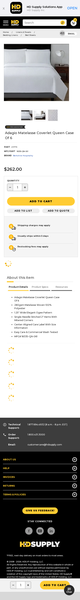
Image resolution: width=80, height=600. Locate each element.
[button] (63, 22)
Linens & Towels (23, 32)
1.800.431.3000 (36, 434)
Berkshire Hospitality (23, 155)
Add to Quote (58, 210)
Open (72, 8)
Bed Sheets (30, 35)
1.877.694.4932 (36, 424)
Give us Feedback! (40, 510)
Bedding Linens (10, 35)
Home (6, 32)
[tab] (18, 287)
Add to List (23, 210)
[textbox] (17, 187)
